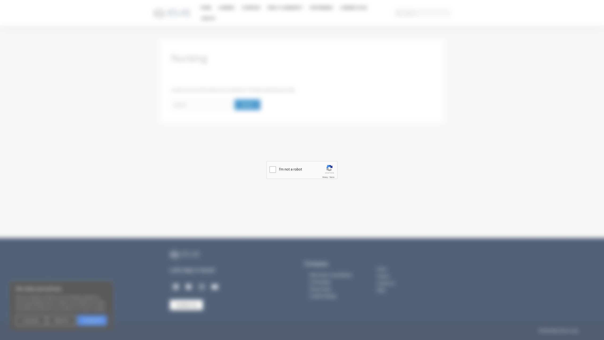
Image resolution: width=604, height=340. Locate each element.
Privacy (325, 177)
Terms (332, 177)
